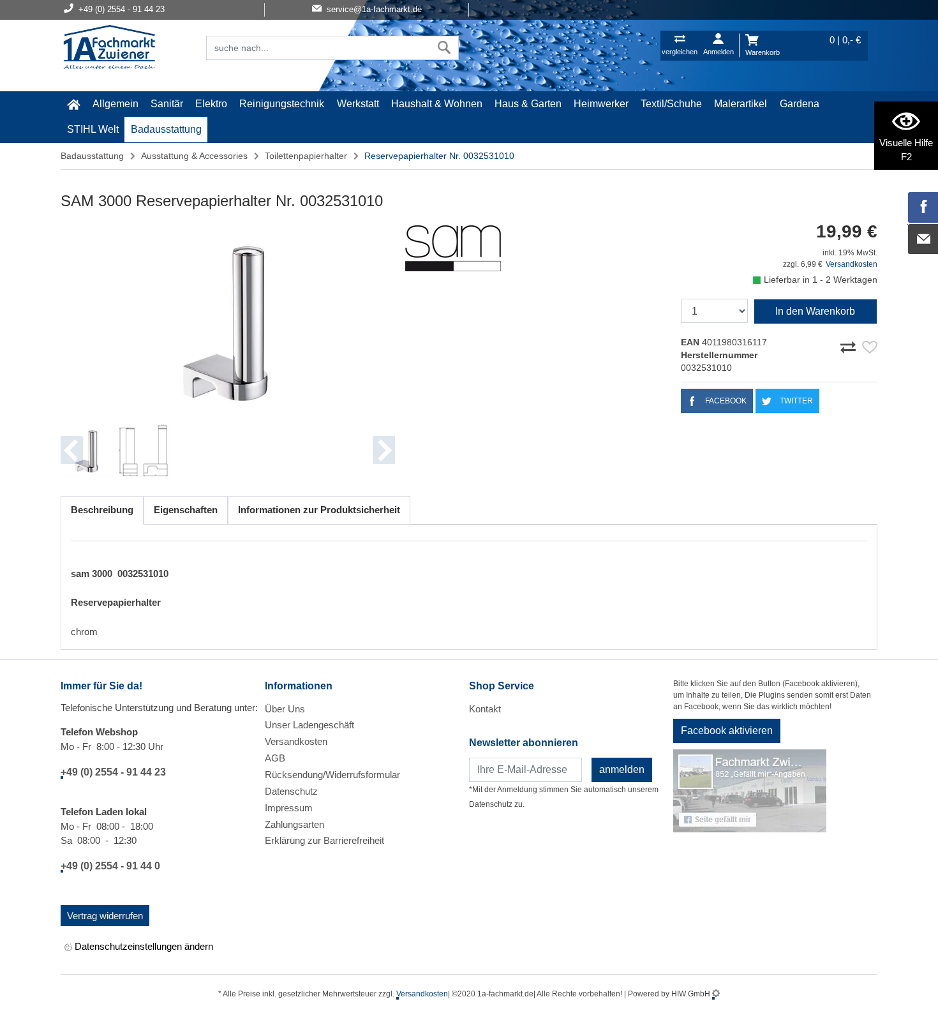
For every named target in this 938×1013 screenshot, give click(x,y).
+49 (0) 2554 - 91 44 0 (110, 865)
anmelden (621, 769)
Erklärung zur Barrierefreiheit (324, 840)
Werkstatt (358, 103)
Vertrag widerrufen (105, 915)
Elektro (211, 103)
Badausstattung (166, 129)
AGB (275, 758)
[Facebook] (923, 207)
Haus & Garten (528, 103)
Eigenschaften (186, 509)
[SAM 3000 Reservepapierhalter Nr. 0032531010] (228, 320)
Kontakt (485, 708)
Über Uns (285, 708)
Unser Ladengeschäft (309, 724)
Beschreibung (102, 509)
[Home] (109, 48)
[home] (73, 104)
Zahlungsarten (294, 824)
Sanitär (167, 103)
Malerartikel (740, 103)
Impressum (289, 807)
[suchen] (444, 48)
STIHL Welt (93, 129)
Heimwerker (601, 103)
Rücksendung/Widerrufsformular (332, 774)
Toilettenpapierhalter (306, 156)
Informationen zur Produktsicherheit (319, 509)
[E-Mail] (923, 239)
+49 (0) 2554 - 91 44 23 (113, 772)
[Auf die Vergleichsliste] (850, 345)
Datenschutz (291, 791)
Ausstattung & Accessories (194, 156)
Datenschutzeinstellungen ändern (142, 946)
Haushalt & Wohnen (436, 103)
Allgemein (115, 103)
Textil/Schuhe (671, 103)
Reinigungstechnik (281, 103)
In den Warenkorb (815, 311)
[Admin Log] (716, 993)
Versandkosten (851, 264)
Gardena (799, 103)
